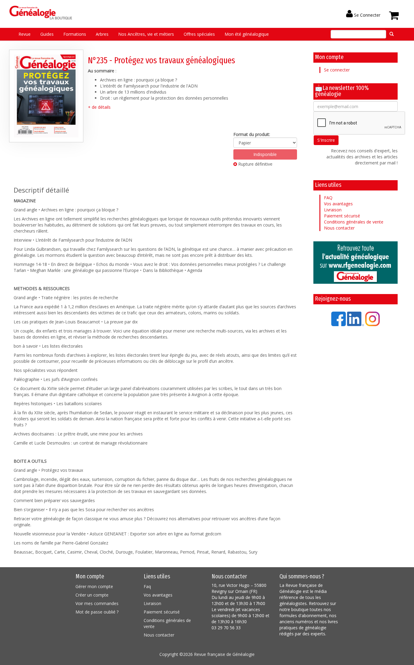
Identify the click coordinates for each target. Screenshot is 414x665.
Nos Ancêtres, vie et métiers (146, 34)
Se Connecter (366, 15)
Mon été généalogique (247, 34)
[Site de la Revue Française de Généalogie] (355, 262)
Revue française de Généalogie (224, 654)
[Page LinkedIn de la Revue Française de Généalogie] (355, 318)
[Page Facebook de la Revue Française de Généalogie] (338, 318)
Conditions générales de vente (353, 222)
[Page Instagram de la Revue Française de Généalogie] (372, 318)
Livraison (333, 210)
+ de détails (99, 107)
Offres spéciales (199, 34)
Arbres (102, 34)
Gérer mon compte (94, 586)
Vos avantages (338, 204)
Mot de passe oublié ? (97, 612)
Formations (74, 34)
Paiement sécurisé (342, 216)
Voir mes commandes (97, 603)
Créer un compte (92, 595)
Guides (47, 34)
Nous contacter (339, 228)
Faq (147, 586)
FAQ (328, 197)
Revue (24, 34)
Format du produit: (251, 134)
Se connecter (337, 70)
